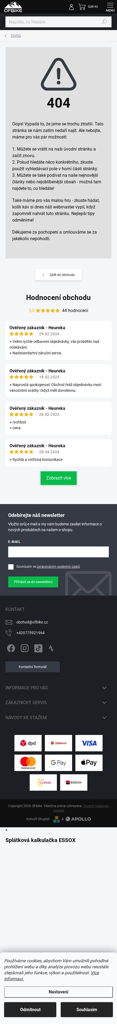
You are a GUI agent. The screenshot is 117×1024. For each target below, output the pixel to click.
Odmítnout (30, 1009)
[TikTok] (37, 647)
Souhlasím (86, 1009)
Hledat (104, 22)
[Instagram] (24, 647)
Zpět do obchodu (62, 275)
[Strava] (51, 647)
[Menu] (110, 7)
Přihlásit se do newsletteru (33, 582)
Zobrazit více (58, 478)
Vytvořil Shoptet (38, 819)
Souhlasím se (48, 567)
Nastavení (58, 991)
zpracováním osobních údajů (58, 567)
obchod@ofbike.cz (32, 622)
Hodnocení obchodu (58, 297)
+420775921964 (30, 633)
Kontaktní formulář (33, 667)
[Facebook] (10, 647)
